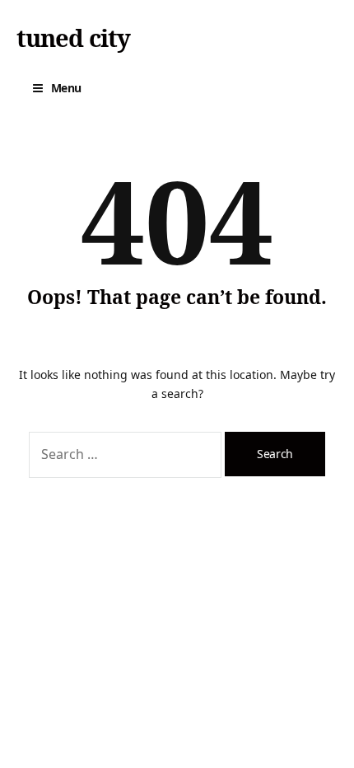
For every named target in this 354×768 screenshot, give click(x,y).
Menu (66, 88)
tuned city (73, 38)
